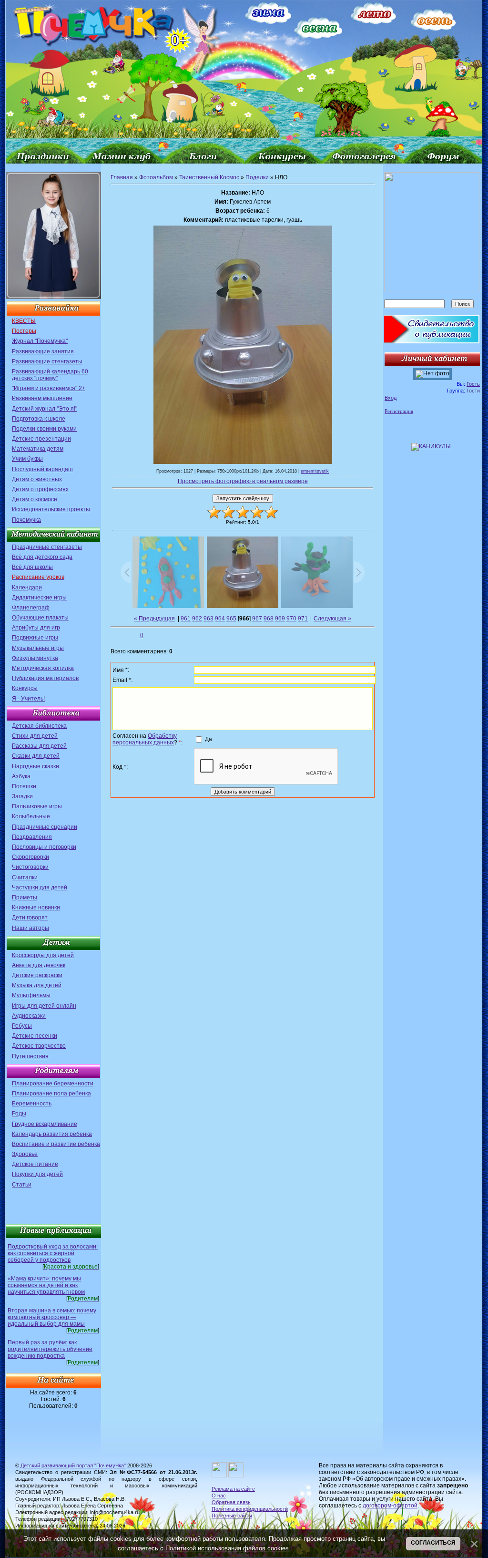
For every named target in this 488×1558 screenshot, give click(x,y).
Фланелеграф (31, 607)
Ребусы (22, 1025)
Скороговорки (30, 857)
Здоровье (25, 1154)
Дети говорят (30, 917)
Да (208, 738)
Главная (122, 177)
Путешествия (30, 1056)
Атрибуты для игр (36, 627)
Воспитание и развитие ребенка (56, 1144)
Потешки (24, 786)
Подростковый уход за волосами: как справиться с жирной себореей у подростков (53, 1253)
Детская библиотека (39, 725)
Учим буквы (27, 458)
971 (303, 618)
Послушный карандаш (42, 469)
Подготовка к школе (38, 418)
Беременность (31, 1103)
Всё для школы (32, 567)
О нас (219, 1495)
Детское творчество (39, 1045)
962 (197, 618)
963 (208, 618)
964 (220, 618)
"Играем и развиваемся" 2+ (48, 388)
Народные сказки (35, 766)
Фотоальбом (156, 177)
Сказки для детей (36, 756)
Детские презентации (41, 438)
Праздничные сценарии (44, 827)
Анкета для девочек (38, 965)
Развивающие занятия (43, 351)
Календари (27, 587)
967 (257, 618)
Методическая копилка (43, 668)
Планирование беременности (52, 1083)
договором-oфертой (390, 1505)
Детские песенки (34, 1035)
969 (280, 618)
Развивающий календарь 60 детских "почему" (50, 375)
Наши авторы (30, 928)
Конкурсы (25, 688)
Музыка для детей (36, 985)
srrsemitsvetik (315, 471)
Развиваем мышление (42, 398)
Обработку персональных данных (144, 739)
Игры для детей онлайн (44, 1005)
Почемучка (26, 519)
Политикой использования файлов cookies (227, 1548)
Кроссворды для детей (43, 955)
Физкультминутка (35, 658)
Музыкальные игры (38, 648)
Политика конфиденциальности (250, 1509)
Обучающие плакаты (40, 617)
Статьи (21, 1184)
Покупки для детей (37, 1174)
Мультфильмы (31, 995)
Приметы (24, 897)
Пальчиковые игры (37, 806)
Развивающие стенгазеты (47, 361)
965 (231, 618)
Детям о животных (37, 479)
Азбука (21, 776)
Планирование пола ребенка (51, 1093)
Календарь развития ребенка (52, 1134)
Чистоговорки (30, 867)
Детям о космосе (34, 499)
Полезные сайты (232, 1515)
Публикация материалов (45, 678)
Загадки (22, 796)
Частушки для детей (39, 887)
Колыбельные (31, 816)
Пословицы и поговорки (44, 847)
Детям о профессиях (40, 489)
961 (186, 618)
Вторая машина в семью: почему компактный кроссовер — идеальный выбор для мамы (52, 1317)
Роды (19, 1113)
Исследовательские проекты (51, 509)
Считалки (25, 877)
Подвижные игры (35, 637)
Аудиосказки (29, 1015)
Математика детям (37, 448)
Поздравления (32, 837)
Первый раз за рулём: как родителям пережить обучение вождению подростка (50, 1349)
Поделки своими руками (44, 428)
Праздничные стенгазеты (47, 547)
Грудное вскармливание (44, 1124)
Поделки (257, 177)
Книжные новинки (36, 907)
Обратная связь (231, 1502)
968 (269, 618)
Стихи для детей (35, 736)
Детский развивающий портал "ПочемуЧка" (73, 1465)
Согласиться (433, 1542)
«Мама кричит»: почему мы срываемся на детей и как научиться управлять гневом (46, 1285)
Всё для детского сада (42, 557)
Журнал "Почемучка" (40, 341)
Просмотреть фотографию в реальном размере (243, 481)
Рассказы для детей (39, 746)
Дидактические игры (39, 597)
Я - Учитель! (28, 698)
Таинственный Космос (209, 177)
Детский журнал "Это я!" (44, 408)
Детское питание (35, 1164)
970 (291, 618)
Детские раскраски (37, 975)
